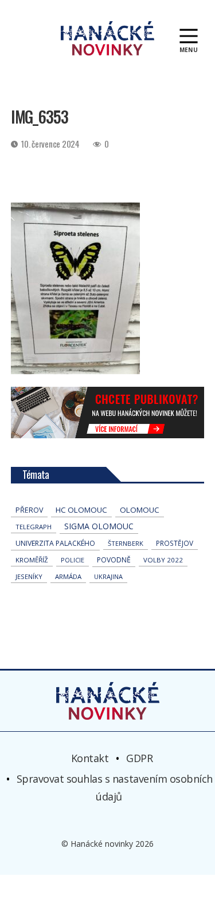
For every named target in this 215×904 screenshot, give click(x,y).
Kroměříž (31, 560)
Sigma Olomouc (99, 526)
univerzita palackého (55, 543)
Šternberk (125, 543)
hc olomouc (81, 510)
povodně (114, 560)
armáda (68, 576)
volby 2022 (163, 560)
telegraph (33, 526)
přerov (29, 510)
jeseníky (28, 576)
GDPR (139, 758)
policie (72, 560)
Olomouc (139, 510)
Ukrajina (108, 576)
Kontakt (90, 758)
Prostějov (174, 543)
